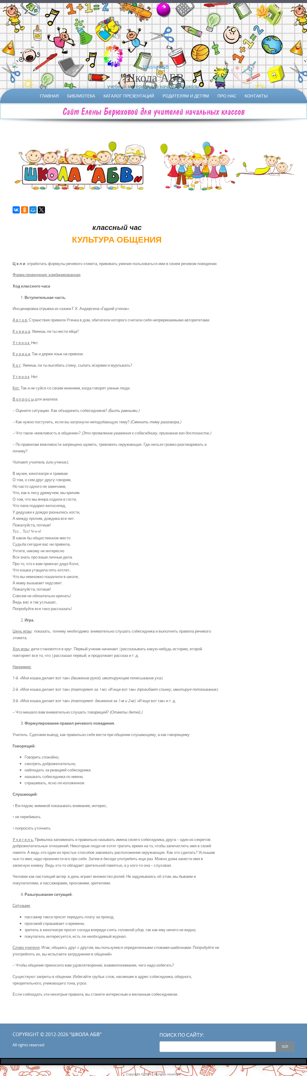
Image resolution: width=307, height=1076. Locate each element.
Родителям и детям (185, 96)
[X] (41, 209)
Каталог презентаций (128, 96)
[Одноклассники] (24, 209)
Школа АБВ (153, 77)
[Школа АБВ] (153, 67)
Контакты (256, 96)
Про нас (226, 96)
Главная (49, 96)
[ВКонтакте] (16, 209)
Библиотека (81, 96)
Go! (285, 1046)
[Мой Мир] (33, 209)
